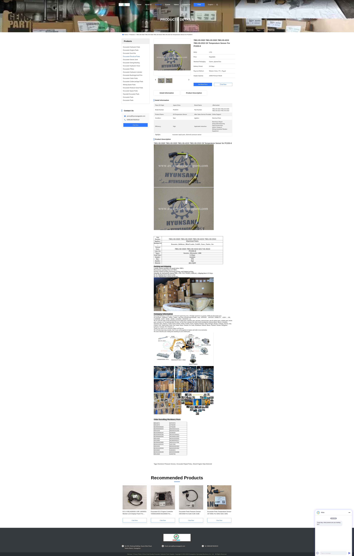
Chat (199, 4)
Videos (176, 4)
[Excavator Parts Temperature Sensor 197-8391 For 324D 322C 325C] (219, 497)
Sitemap (129, 554)
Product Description (194, 93)
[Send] (349, 553)
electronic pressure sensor (167, 464)
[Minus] (349, 512)
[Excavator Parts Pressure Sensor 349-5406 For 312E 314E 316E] (191, 497)
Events (167, 4)
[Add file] (317, 553)
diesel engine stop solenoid (202, 464)
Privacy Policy (137, 554)
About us (148, 4)
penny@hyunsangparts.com (136, 116)
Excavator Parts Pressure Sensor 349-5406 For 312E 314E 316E (190, 513)
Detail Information (167, 93)
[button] (125, 501)
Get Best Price (203, 84)
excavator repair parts (184, 464)
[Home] (124, 4)
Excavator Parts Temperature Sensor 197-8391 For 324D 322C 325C (219, 513)
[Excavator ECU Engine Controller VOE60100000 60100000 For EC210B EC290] (163, 497)
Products (158, 4)
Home (139, 4)
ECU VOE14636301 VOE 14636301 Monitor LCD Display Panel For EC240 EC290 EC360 (134, 513)
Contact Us (186, 4)
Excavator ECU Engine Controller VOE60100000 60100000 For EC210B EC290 (162, 513)
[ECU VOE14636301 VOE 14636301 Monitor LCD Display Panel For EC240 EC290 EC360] (135, 497)
